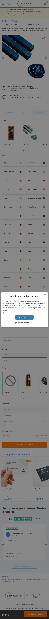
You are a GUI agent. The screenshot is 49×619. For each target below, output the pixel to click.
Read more (6, 312)
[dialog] (24, 309)
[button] (24, 322)
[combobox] (45, 295)
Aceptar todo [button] (24, 317)
